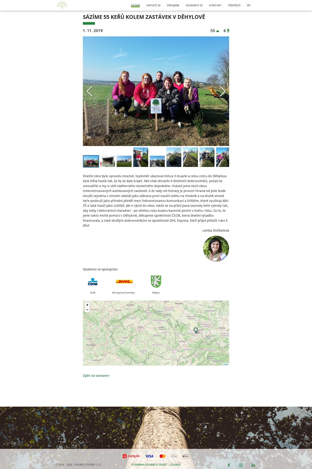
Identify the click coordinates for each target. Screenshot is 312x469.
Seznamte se (194, 5)
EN (248, 5)
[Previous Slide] (89, 91)
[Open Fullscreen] (223, 140)
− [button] (87, 310)
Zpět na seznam (96, 375)
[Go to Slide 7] (190, 157)
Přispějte (234, 5)
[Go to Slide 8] (207, 157)
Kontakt (215, 5)
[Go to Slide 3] (124, 161)
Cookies (175, 464)
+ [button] (87, 305)
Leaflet (225, 364)
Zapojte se (153, 5)
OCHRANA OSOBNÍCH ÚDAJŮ (149, 464)
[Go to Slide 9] (223, 157)
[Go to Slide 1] (91, 161)
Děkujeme (173, 5)
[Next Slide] (222, 91)
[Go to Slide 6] (174, 157)
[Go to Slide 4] (141, 157)
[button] (156, 91)
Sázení (135, 5)
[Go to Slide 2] (107, 161)
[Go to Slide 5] (157, 161)
